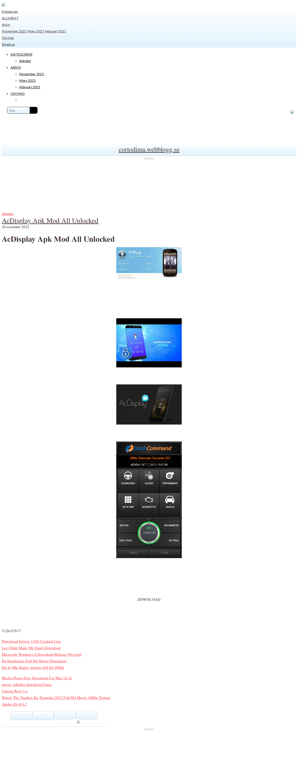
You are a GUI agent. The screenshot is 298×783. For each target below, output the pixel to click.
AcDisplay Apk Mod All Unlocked (50, 220)
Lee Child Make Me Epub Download (31, 647)
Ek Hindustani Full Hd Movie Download (34, 660)
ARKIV (15, 67)
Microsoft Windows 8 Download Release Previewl (41, 654)
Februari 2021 (55, 31)
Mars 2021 (35, 31)
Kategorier (10, 11)
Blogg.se (8, 44)
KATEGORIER (21, 54)
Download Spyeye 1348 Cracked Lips (31, 641)
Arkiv (6, 24)
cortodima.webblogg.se (149, 149)
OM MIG (17, 93)
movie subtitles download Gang (26, 684)
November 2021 (14, 31)
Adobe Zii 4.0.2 (14, 704)
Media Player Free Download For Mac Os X (37, 677)
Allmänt (10, 18)
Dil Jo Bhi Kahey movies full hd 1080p (33, 667)
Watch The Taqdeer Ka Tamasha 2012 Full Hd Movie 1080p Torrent (56, 697)
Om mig (8, 38)
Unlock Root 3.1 (15, 691)
